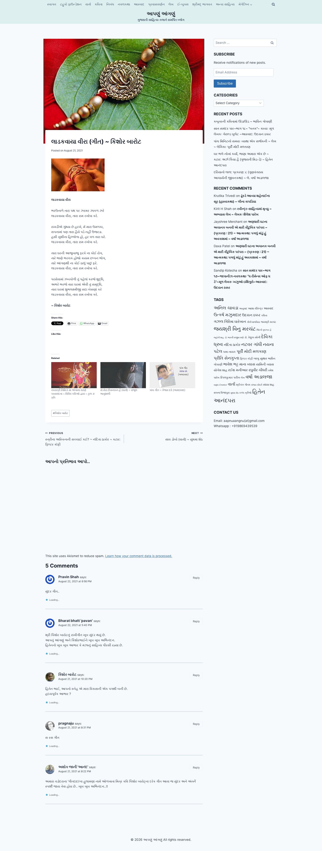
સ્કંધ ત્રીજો (245, 392)
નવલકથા (124, 4)
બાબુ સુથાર (260, 358)
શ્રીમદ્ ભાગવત (202, 4)
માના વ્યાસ (247, 364)
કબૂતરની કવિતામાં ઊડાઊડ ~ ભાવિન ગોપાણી (243, 121)
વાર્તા (88, 4)
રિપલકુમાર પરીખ (230, 377)
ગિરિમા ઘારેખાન (235, 321)
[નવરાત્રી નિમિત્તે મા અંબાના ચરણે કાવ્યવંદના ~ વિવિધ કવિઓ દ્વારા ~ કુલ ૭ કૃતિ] (74, 375)
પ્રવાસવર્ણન (156, 4)
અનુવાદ (243, 308)
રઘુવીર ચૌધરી (258, 370)
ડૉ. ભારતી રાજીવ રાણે (234, 337)
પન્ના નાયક (229, 352)
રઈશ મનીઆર (238, 370)
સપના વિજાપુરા (222, 392)
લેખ (170, 4)
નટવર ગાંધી (251, 344)
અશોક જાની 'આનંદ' (73, 767)
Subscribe (225, 83)
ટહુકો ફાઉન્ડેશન (71, 4)
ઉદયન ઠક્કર (251, 315)
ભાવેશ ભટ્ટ (230, 364)
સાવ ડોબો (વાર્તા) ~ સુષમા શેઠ (184, 436)
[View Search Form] (273, 4)
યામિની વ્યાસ (265, 364)
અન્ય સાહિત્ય (225, 4)
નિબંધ (110, 4)
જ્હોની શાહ (219, 337)
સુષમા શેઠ (235, 393)
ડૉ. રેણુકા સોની (252, 337)
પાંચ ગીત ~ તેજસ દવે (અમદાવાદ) (167, 390)
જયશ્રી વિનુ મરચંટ (235, 329)
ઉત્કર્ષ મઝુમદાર (227, 314)
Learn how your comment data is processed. (138, 556)
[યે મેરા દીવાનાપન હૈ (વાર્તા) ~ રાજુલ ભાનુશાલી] (123, 375)
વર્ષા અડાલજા (259, 377)
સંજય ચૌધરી (256, 385)
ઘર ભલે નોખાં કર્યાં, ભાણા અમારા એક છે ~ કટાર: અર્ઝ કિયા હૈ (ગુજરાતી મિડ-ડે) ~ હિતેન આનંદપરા (243, 159)
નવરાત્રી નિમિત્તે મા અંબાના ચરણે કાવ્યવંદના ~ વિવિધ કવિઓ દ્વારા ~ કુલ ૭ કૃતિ (72, 393)
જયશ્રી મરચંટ (268, 321)
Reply (196, 577)
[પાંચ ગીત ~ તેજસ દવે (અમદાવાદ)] (172, 375)
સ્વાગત (51, 4)
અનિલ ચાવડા (226, 307)
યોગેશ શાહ (220, 370)
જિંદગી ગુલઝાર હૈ (264, 330)
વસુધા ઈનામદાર (220, 384)
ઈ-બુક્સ (183, 4)
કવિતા (98, 4)
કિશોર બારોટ (60, 413)
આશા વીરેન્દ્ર (255, 308)
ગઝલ (218, 321)
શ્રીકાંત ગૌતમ (243, 384)
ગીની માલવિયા (253, 322)
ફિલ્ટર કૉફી (246, 358)
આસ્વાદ (139, 4)
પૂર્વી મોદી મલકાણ (251, 351)
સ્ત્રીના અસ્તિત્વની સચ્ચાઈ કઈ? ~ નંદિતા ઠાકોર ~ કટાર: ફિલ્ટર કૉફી (82, 439)
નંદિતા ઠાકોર (232, 345)
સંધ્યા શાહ (268, 384)
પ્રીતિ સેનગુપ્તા (226, 358)
